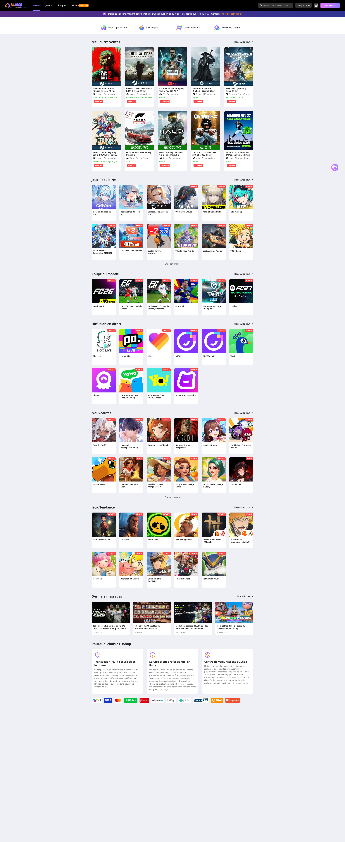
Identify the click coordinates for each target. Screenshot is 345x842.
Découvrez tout (242, 41)
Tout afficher (243, 596)
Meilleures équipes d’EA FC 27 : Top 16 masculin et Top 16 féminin (192, 627)
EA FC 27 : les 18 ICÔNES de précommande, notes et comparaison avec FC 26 (147, 627)
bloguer (62, 5)
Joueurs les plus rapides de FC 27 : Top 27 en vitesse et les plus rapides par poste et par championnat (110, 627)
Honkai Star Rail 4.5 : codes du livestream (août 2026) (231, 627)
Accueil (36, 5)
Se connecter (330, 5)
